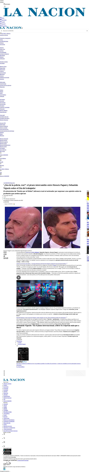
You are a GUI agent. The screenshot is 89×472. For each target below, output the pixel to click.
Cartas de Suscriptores (5, 85)
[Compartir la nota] (4, 254)
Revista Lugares (4, 142)
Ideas (1, 134)
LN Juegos (2, 99)
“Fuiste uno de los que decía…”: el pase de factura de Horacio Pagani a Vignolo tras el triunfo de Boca (41, 263)
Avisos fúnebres (4, 126)
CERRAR (2, 0)
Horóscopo (3, 104)
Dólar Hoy (2, 49)
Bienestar (2, 74)
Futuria (2, 47)
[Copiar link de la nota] (4, 256)
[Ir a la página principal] (44, 16)
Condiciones (20, 460)
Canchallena (3, 95)
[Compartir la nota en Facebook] (4, 258)
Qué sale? (2, 115)
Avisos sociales (3, 128)
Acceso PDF (3, 123)
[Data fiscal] (4, 469)
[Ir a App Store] (7, 454)
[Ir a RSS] (4, 446)
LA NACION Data (4, 41)
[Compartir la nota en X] (6, 258)
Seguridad (2, 68)
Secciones (4, 20)
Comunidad (3, 73)
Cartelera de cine (4, 117)
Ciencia (2, 76)
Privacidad (25, 460)
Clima (1, 40)
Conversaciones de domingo (7, 131)
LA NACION (6, 183)
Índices (2, 57)
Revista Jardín (3, 146)
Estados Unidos (4, 62)
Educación (2, 69)
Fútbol (1, 90)
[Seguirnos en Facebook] (4, 434)
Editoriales (2, 82)
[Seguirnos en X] (4, 438)
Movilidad (2, 55)
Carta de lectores (4, 129)
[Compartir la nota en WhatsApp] (6, 254)
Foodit (3, 22)
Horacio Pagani (22, 344)
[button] (44, 102)
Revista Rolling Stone (5, 145)
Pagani (54, 265)
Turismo (2, 101)
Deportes (12, 183)
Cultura (2, 71)
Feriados (2, 106)
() (32, 252)
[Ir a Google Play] (7, 451)
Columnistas (3, 84)
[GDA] (7, 465)
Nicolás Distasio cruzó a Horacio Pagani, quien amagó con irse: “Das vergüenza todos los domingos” (41, 317)
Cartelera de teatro (4, 118)
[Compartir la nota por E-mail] (7, 258)
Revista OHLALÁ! (4, 139)
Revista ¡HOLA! (3, 140)
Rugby (1, 91)
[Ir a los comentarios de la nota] (6, 252)
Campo (2, 51)
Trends (19, 342)
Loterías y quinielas (4, 107)
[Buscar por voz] (87, 30)
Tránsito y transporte (5, 38)
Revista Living (3, 143)
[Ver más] (17, 346)
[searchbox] (44, 31)
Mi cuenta (4, 26)
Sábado (2, 132)
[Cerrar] (22, 28)
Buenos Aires (3, 66)
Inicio (3, 18)
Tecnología (2, 102)
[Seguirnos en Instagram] (4, 442)
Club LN (3, 24)
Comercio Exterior (4, 54)
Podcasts (2, 109)
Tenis (1, 93)
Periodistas (19, 341)
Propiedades (3, 52)
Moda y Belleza (3, 110)
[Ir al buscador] (4, 6)
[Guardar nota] (4, 252)
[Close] (4, 371)
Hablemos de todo (4, 77)
